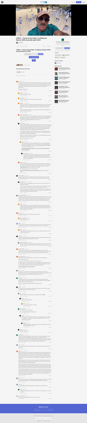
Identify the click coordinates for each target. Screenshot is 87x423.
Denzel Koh (20, 236)
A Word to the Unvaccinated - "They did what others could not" (65, 68)
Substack (38, 420)
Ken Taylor (20, 277)
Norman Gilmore (21, 175)
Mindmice (25, 323)
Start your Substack (40, 418)
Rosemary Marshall (21, 195)
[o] (56, 69)
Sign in (84, 2)
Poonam (21, 162)
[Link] (15, 50)
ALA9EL (21, 92)
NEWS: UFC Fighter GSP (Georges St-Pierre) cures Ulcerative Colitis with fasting (64, 96)
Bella (22, 141)
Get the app (48, 418)
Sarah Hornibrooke (21, 256)
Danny (21, 389)
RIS (19, 377)
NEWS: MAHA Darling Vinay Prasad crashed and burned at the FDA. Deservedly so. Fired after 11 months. (64, 73)
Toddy (21, 103)
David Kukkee (20, 248)
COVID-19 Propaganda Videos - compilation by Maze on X (64, 78)
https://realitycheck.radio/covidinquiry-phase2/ (26, 266)
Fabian (19, 287)
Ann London (20, 395)
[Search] (72, 2)
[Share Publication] (75, 2)
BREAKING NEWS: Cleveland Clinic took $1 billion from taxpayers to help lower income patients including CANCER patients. (64, 101)
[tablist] (20, 72)
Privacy (43, 415)
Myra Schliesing (23, 218)
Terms (46, 415)
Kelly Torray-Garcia (23, 114)
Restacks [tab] (22, 72)
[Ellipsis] (51, 81)
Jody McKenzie (20, 334)
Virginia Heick (22, 308)
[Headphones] (14, 21)
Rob (19, 223)
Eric (19, 270)
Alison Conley (22, 123)
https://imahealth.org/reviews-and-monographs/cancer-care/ (30, 170)
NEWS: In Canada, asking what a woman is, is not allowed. (64, 82)
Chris (19, 384)
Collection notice (50, 415)
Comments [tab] (18, 72)
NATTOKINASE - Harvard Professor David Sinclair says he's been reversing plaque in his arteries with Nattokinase (64, 87)
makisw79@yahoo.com (24, 167)
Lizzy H (21, 98)
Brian (19, 81)
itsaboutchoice (22, 181)
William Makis (21, 42)
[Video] (14, 19)
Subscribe (79, 2)
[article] (62, 69)
